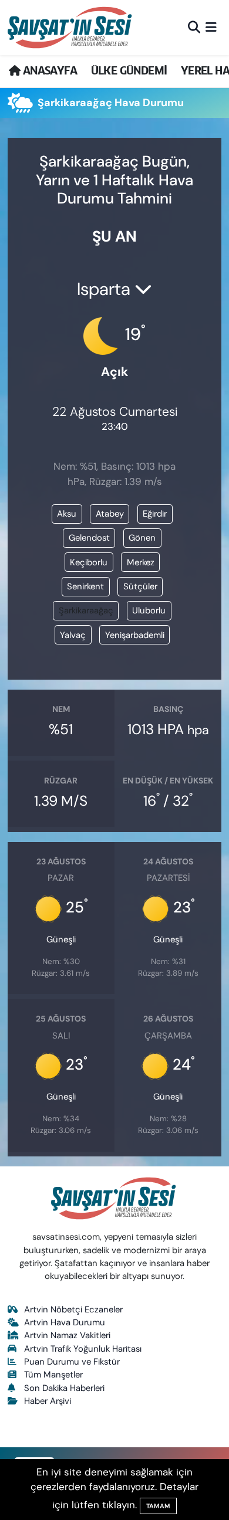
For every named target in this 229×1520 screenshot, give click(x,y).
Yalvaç (73, 635)
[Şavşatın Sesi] (71, 27)
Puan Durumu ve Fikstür (72, 1362)
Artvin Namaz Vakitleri (67, 1335)
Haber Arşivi (47, 1401)
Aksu (66, 514)
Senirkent (85, 586)
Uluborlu (149, 610)
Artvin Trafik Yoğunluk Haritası (83, 1349)
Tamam (158, 1506)
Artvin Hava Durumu (64, 1322)
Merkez (140, 562)
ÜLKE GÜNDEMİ (129, 70)
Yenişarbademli (134, 635)
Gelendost (89, 538)
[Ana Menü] (211, 27)
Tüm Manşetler (53, 1374)
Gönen (142, 538)
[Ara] (194, 27)
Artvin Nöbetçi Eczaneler (73, 1309)
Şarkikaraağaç (86, 610)
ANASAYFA (48, 70)
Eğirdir (155, 514)
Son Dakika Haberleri (64, 1388)
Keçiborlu (88, 562)
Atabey (110, 514)
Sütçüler (140, 586)
